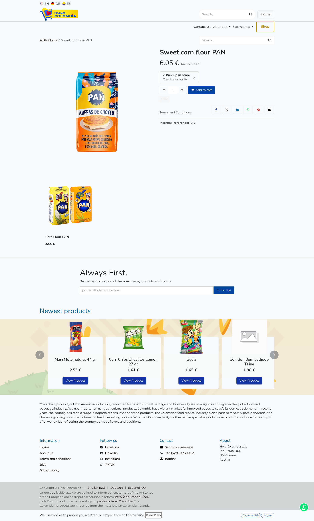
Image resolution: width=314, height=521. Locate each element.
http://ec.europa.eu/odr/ (132, 497)
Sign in (266, 14)
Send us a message (179, 447)
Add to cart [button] (203, 90)
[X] (226, 109)
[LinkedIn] (237, 109)
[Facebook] (216, 109)
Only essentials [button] (251, 515)
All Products (48, 40)
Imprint (170, 459)
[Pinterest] (258, 109)
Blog (43, 464)
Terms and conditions (55, 459)
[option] (157, 213)
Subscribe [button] (224, 290)
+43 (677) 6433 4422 (179, 453)
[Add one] (182, 90)
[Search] (250, 14)
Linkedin (111, 453)
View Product (70, 380)
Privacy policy (49, 470)
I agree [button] (267, 515)
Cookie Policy (153, 515)
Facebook (112, 447)
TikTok (109, 464)
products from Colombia (115, 501)
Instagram (112, 459)
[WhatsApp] (248, 109)
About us (46, 453)
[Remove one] (164, 90)
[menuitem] (44, 4)
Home (44, 447)
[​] (162, 447)
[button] (42, 354)
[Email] (269, 109)
